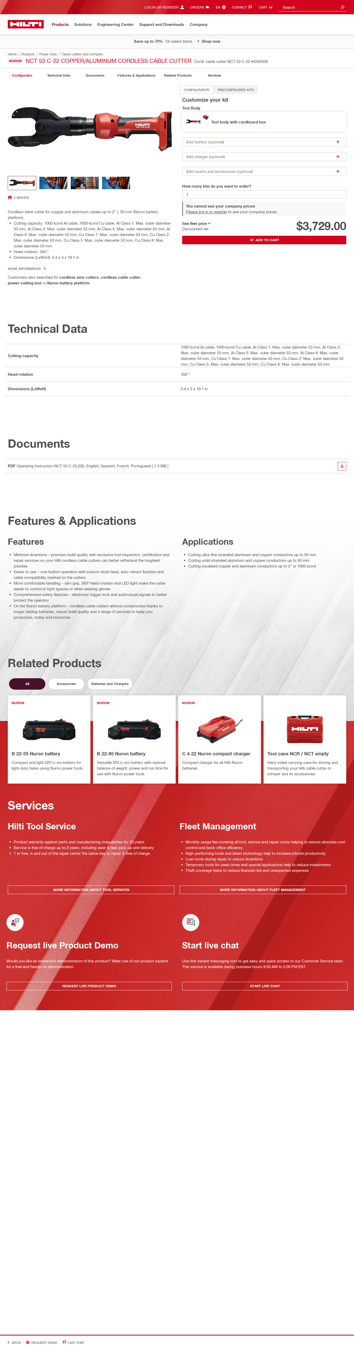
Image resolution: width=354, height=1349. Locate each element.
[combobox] (312, 7)
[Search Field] (342, 7)
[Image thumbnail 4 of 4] (116, 183)
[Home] (26, 24)
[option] (196, 89)
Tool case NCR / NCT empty (298, 753)
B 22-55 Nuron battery (36, 753)
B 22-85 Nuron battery (121, 753)
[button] (264, 122)
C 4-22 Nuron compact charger (216, 753)
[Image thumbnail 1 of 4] (22, 183)
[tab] (22, 75)
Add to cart (267, 240)
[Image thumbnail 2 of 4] (53, 183)
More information (24, 268)
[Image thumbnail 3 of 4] (84, 183)
